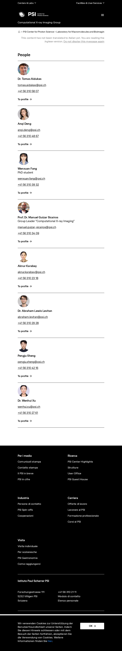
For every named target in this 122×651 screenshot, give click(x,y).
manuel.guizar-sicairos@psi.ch (37, 227)
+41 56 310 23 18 (28, 278)
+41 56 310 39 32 (28, 184)
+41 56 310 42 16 (28, 367)
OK (91, 625)
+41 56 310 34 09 (28, 233)
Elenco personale (68, 600)
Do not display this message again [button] (84, 41)
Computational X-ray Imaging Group (39, 22)
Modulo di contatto (69, 596)
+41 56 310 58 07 (28, 91)
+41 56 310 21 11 (67, 592)
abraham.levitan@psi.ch (33, 317)
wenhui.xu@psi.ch (29, 406)
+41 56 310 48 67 (28, 136)
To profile (23, 99)
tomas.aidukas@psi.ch (32, 85)
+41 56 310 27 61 (28, 412)
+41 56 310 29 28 (28, 323)
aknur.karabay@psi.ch (31, 272)
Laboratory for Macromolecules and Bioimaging (81, 31)
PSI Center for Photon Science (38, 31)
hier (50, 641)
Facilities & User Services (89, 3)
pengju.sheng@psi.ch (31, 361)
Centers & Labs (26, 3)
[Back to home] (33, 14)
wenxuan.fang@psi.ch (31, 178)
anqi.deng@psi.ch (29, 130)
